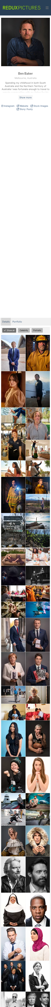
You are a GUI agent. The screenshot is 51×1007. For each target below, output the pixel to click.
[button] (47, 7)
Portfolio (17, 321)
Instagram (9, 105)
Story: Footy (26, 109)
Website (24, 105)
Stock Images (40, 105)
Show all (10, 330)
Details (6, 321)
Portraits (37, 330)
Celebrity (24, 330)
